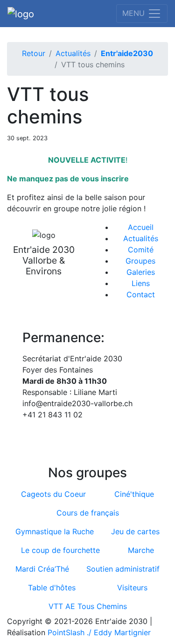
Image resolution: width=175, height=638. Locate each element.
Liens (141, 283)
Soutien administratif (123, 568)
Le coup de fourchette (60, 550)
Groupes (140, 260)
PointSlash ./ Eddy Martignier (99, 632)
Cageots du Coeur (53, 494)
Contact (140, 294)
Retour (33, 53)
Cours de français (87, 512)
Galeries (140, 272)
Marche (141, 550)
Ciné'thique (134, 494)
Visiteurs (132, 587)
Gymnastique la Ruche (54, 531)
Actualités (73, 53)
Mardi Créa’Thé (42, 568)
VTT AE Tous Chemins (88, 606)
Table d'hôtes (52, 587)
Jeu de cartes (135, 531)
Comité (141, 249)
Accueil (141, 227)
